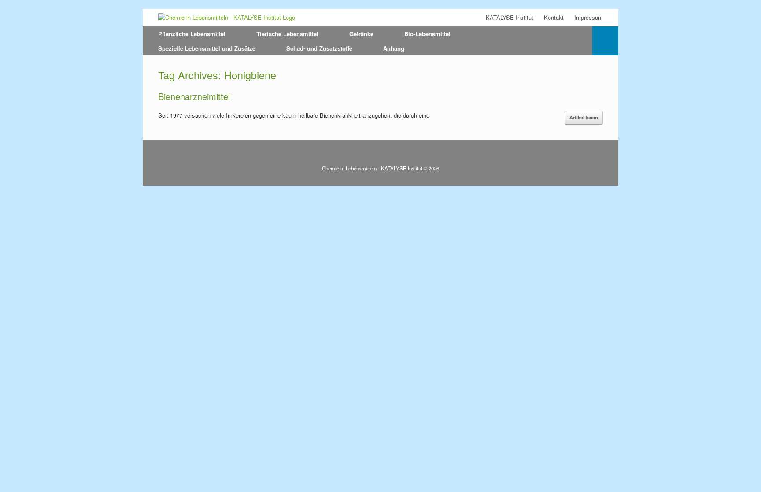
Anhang (393, 48)
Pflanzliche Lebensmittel (191, 34)
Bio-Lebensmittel (427, 34)
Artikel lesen (583, 117)
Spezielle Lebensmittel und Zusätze (206, 48)
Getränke (361, 34)
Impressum (588, 17)
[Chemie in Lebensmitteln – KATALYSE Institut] (226, 17)
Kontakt (554, 17)
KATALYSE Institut (509, 17)
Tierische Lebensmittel (287, 34)
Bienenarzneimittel (194, 96)
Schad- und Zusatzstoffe (319, 48)
